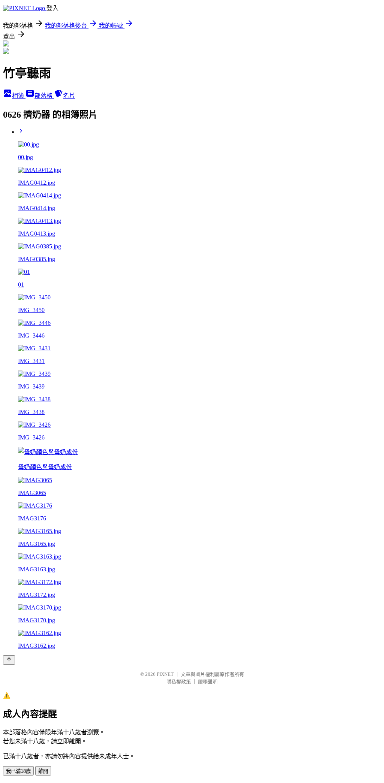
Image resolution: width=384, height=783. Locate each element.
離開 (43, 771)
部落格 (44, 96)
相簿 (19, 96)
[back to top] (9, 660)
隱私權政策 (178, 681)
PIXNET (165, 674)
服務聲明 (208, 681)
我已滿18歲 (18, 771)
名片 (69, 96)
